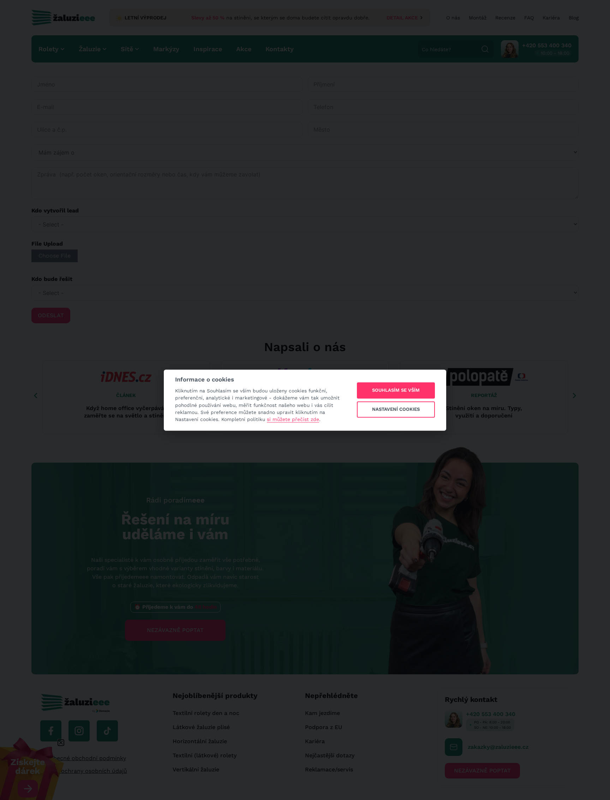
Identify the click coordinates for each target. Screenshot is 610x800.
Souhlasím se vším (396, 390)
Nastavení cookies (396, 409)
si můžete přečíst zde (293, 419)
